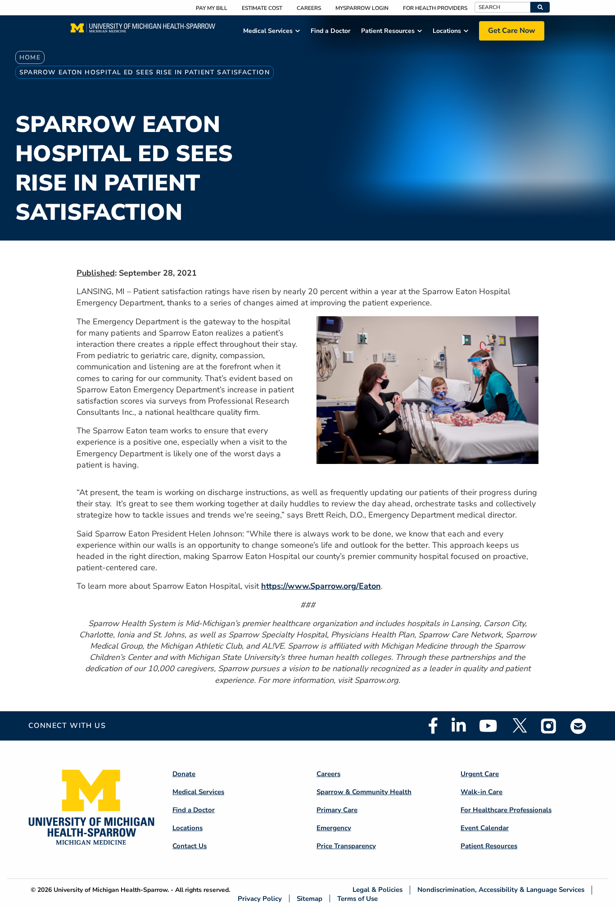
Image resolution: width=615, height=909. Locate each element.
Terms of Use (357, 898)
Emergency (334, 827)
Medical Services (198, 791)
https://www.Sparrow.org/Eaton (321, 586)
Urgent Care (480, 773)
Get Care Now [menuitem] (511, 31)
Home (30, 57)
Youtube (488, 726)
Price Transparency (346, 845)
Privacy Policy (260, 898)
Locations (187, 827)
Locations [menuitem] (447, 31)
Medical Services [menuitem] (268, 31)
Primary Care (337, 809)
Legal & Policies (377, 890)
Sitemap (309, 898)
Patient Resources (489, 845)
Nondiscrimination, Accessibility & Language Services (500, 890)
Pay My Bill (211, 8)
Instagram (549, 726)
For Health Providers (435, 8)
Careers (309, 8)
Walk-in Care (481, 791)
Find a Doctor (193, 809)
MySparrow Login (362, 8)
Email (578, 726)
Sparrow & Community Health (364, 791)
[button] (540, 7)
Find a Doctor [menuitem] (330, 31)
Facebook (433, 726)
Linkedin (459, 726)
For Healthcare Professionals (506, 809)
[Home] (143, 30)
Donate (183, 773)
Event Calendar (485, 827)
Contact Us (189, 845)
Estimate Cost (262, 8)
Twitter (519, 726)
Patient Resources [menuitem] (388, 31)
